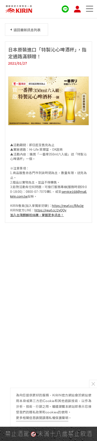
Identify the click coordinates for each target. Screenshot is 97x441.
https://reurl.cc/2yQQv (50, 210)
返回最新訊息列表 (27, 29)
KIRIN (18, 9)
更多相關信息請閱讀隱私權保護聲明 (42, 417)
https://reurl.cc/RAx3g (68, 205)
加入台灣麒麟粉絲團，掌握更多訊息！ (37, 215)
